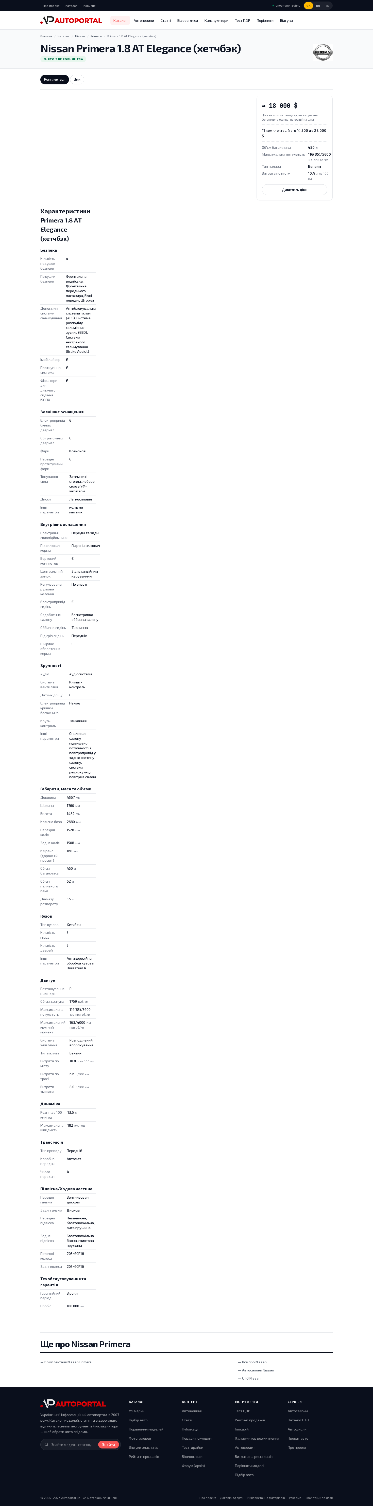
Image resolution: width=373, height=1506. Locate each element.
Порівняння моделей (146, 1429)
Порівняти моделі (249, 1465)
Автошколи (297, 1429)
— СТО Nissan (249, 1378)
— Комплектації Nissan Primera (66, 1362)
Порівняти (265, 20)
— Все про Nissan (252, 1362)
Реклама (295, 1497)
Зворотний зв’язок (319, 1497)
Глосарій (242, 1429)
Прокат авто (298, 1438)
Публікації (190, 1429)
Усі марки (136, 1411)
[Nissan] (323, 52)
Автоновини (144, 20)
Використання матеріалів (266, 1497)
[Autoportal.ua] (71, 20)
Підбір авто (138, 1420)
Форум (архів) (193, 1465)
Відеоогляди (187, 20)
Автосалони (298, 1411)
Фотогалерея (140, 1438)
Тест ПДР (242, 20)
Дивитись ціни (295, 190)
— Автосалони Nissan (256, 1370)
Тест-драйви (192, 1447)
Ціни (77, 79)
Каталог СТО (298, 1420)
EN (328, 5)
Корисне (89, 5)
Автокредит (245, 1447)
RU (318, 5)
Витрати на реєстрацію (254, 1456)
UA (309, 5)
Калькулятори (216, 20)
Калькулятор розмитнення (257, 1438)
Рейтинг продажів (144, 1456)
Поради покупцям (197, 1438)
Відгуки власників (143, 1447)
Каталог (71, 5)
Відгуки (286, 20)
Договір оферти (231, 1497)
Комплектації (54, 79)
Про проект (51, 5)
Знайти (108, 1444)
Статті (166, 20)
